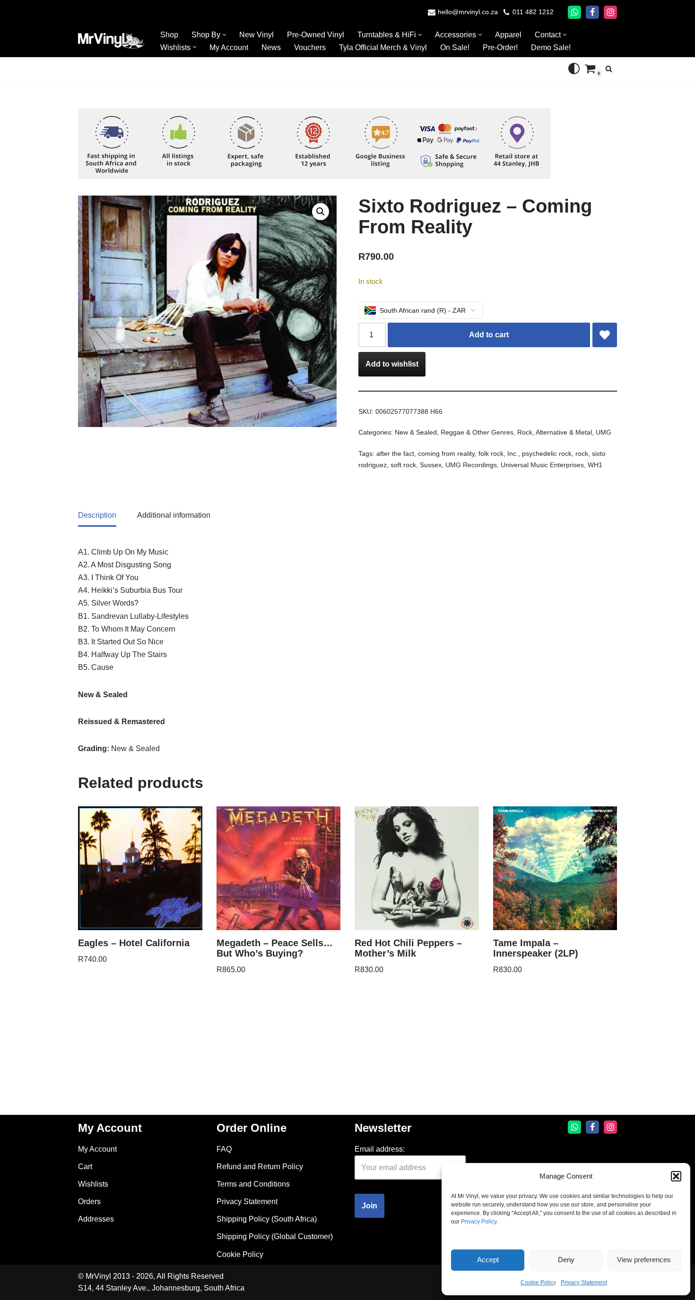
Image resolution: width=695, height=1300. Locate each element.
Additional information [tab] (173, 515)
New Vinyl (256, 35)
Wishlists (93, 1184)
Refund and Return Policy (260, 1167)
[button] (676, 1176)
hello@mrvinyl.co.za (468, 12)
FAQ (224, 1149)
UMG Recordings (471, 465)
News (271, 47)
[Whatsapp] (574, 12)
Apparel (508, 35)
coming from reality (446, 453)
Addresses (96, 1219)
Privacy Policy (478, 1221)
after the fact (395, 453)
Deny (566, 1260)
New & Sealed (416, 432)
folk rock (491, 453)
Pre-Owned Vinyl (315, 35)
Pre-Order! (500, 47)
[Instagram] (610, 12)
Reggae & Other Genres (477, 432)
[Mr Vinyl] (111, 41)
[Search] (608, 68)
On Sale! (454, 47)
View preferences (644, 1260)
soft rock (403, 465)
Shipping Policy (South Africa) (267, 1219)
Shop (169, 35)
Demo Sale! (551, 47)
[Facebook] (592, 12)
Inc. (512, 453)
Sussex (431, 465)
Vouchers (310, 47)
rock (581, 453)
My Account (228, 47)
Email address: (380, 1149)
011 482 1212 (533, 12)
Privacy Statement (584, 1282)
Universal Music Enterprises (542, 465)
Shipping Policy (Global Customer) (275, 1236)
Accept (488, 1260)
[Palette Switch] (574, 68)
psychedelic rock (547, 453)
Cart (85, 1167)
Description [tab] (97, 515)
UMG (603, 432)
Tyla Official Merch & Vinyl (383, 47)
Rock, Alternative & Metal (554, 432)
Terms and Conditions (253, 1184)
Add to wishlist (391, 364)
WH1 (595, 465)
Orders (89, 1201)
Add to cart (489, 335)
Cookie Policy (538, 1282)
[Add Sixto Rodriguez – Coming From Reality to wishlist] (604, 335)
